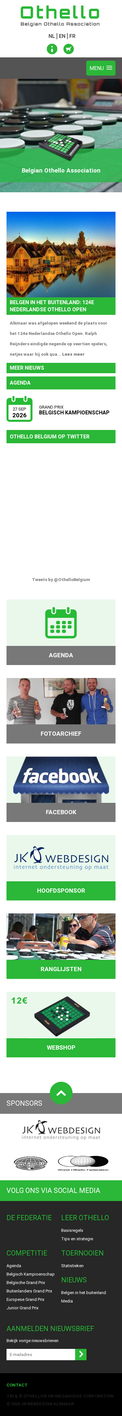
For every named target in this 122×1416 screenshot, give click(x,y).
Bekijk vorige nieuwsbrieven (33, 1340)
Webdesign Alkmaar (50, 1403)
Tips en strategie (77, 1238)
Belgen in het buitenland (83, 1292)
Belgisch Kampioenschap (31, 1274)
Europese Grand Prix (25, 1299)
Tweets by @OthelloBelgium (61, 579)
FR (72, 36)
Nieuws (74, 1280)
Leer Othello (85, 1218)
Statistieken (72, 1265)
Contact (17, 1385)
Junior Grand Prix (22, 1307)
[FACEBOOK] (61, 779)
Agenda (14, 1265)
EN (62, 36)
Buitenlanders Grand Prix (29, 1291)
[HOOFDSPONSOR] (61, 858)
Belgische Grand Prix (26, 1282)
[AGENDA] (61, 623)
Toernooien (82, 1253)
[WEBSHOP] (61, 1015)
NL (51, 36)
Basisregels (72, 1230)
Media (67, 1301)
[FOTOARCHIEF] (61, 701)
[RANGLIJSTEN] (61, 936)
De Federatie (29, 1218)
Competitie (27, 1253)
